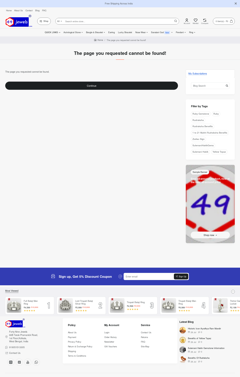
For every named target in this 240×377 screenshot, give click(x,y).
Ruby (216, 113)
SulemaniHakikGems (203, 145)
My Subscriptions (197, 73)
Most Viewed (11, 290)
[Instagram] (10, 362)
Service (145, 325)
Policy (72, 325)
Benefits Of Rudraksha (198, 358)
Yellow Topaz (219, 151)
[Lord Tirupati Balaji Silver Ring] (65, 305)
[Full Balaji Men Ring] (14, 305)
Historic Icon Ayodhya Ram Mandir (204, 328)
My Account (111, 325)
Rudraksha (198, 120)
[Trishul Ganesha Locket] (220, 305)
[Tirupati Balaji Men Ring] (168, 305)
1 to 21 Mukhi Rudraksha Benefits (209, 132)
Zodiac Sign (198, 139)
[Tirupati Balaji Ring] (117, 305)
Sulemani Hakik (200, 151)
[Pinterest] (19, 362)
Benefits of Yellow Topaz (199, 338)
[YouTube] (27, 362)
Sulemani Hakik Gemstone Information (206, 348)
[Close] (235, 3)
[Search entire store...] (175, 21)
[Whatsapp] (36, 362)
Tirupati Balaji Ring (136, 302)
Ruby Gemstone (200, 113)
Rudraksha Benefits (202, 126)
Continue (91, 85)
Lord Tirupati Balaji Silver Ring (84, 302)
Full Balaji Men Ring (31, 302)
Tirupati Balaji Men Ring (187, 302)
